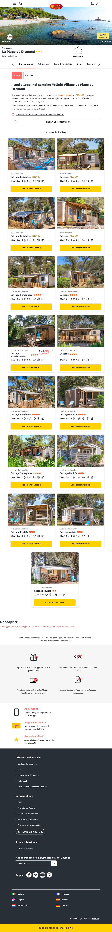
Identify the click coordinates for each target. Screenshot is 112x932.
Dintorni (91, 64)
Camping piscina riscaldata (28, 626)
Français (65, 894)
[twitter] (35, 875)
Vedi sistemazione (31, 189)
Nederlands (22, 905)
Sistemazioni (25, 64)
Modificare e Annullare (28, 814)
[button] (13, 64)
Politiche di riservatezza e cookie (32, 787)
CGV (20, 769)
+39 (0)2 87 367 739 (32, 831)
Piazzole (29, 75)
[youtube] (42, 875)
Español (65, 900)
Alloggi (17, 75)
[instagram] (49, 875)
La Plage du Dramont (49, 641)
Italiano (20, 894)
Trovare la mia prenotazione (30, 825)
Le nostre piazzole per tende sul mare (58, 626)
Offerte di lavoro (25, 848)
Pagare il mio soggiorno (28, 819)
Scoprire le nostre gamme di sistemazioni (40, 114)
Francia (44, 638)
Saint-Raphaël (8, 56)
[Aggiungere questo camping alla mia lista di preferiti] (109, 11)
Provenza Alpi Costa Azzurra (61, 638)
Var (16, 56)
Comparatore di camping (28, 775)
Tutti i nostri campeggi (29, 638)
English (20, 900)
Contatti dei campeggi (27, 764)
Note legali (22, 781)
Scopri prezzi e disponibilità (56, 928)
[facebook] (29, 875)
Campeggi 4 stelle (8, 626)
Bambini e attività (63, 64)
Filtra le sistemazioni (58, 122)
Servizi (79, 64)
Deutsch (65, 905)
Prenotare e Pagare (26, 808)
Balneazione (44, 64)
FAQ (20, 802)
